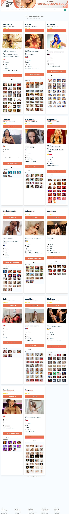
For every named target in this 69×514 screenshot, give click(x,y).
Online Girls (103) (14, 9)
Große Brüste (5, 51)
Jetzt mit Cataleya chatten (57, 71)
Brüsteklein (56, 508)
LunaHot (6, 120)
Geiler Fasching (4, 512)
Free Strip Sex (17, 510)
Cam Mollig (3, 509)
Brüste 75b (17, 508)
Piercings (53, 326)
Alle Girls (7, 9)
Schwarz (29, 159)
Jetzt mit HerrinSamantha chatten (12, 262)
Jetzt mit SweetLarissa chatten (12, 433)
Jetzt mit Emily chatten (12, 342)
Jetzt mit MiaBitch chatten (57, 346)
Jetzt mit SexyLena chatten (35, 437)
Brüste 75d (30, 508)
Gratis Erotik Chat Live (32, 512)
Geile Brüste (30, 510)
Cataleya (51, 24)
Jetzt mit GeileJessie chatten (35, 258)
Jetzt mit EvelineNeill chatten (35, 166)
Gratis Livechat (4, 513)
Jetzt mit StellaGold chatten (12, 76)
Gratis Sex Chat (31, 513)
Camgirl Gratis (17, 509)
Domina (8, 241)
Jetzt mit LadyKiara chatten (34, 345)
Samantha (51, 211)
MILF (15, 54)
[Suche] (65, 10)
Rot (28, 429)
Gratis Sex (17, 513)
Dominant (9, 238)
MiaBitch (51, 299)
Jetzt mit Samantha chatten (57, 257)
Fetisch (4, 238)
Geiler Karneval (18, 512)
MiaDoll (28, 24)
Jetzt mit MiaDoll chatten (35, 74)
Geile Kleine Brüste (45, 510)
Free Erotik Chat (4, 510)
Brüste (2, 508)
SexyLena (29, 390)
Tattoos (16, 56)
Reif (31, 326)
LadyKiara (29, 299)
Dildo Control (12, 51)
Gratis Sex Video (44, 513)
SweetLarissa (8, 390)
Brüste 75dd (43, 508)
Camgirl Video (30, 509)
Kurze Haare (5, 56)
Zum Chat (12, 31)
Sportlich (11, 56)
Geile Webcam (57, 510)
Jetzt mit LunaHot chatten (12, 163)
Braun (6, 255)
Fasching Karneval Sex (45, 509)
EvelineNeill (30, 120)
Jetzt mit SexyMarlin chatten (57, 171)
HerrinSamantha (9, 211)
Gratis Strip (56, 513)
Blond (6, 68)
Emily (5, 299)
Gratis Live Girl (57, 512)
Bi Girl (4, 54)
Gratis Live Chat (44, 512)
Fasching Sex (57, 509)
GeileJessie (29, 211)
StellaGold (7, 24)
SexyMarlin (52, 120)
